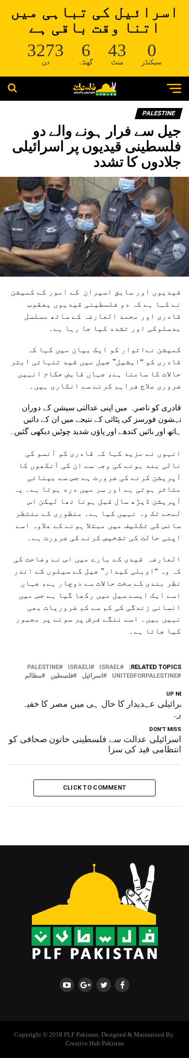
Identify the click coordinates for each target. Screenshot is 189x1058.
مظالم (33, 676)
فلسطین (61, 676)
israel (109, 667)
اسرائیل (92, 676)
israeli (79, 667)
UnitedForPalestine (144, 676)
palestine (43, 667)
